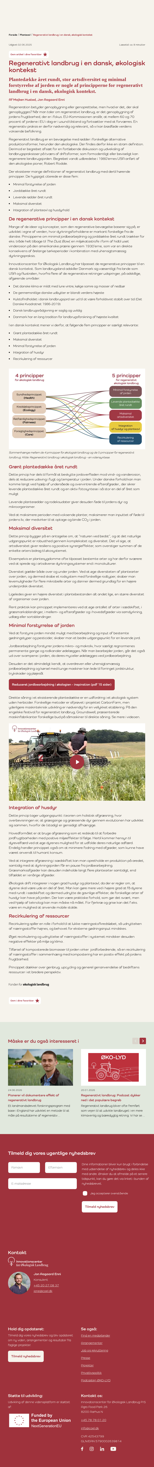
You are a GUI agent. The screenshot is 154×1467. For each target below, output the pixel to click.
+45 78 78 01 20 (93, 1420)
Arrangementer (91, 1343)
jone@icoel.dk (43, 1291)
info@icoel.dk (90, 1428)
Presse (85, 1358)
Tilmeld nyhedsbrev (99, 1207)
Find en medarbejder (95, 1335)
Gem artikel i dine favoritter (26, 54)
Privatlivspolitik (91, 1372)
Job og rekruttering (94, 1350)
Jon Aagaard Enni (47, 1274)
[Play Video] (77, 762)
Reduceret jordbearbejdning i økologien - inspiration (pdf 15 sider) (61, 684)
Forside (13, 34)
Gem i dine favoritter (22, 1000)
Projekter (87, 1365)
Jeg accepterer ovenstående (109, 1193)
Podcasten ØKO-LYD (95, 1380)
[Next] (143, 1041)
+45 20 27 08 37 (46, 1285)
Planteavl (25, 34)
